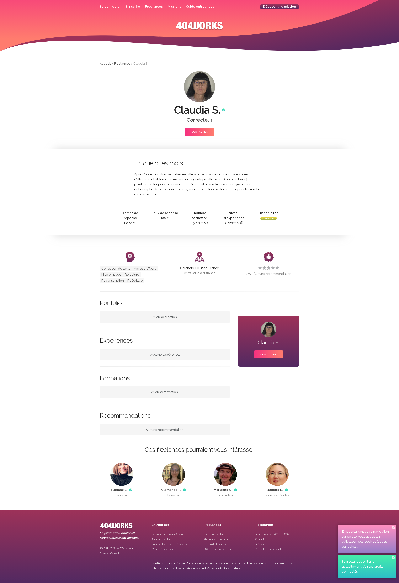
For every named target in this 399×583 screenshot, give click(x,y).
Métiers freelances (162, 549)
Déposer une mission (279, 7)
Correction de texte (115, 268)
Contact (259, 539)
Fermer (393, 527)
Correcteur (199, 120)
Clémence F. (171, 490)
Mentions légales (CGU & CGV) (272, 534)
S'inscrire (133, 7)
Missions (174, 7)
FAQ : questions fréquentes (218, 549)
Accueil (105, 64)
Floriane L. (119, 490)
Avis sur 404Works (110, 553)
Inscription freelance (214, 534)
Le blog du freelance (215, 544)
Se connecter (110, 7)
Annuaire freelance (162, 539)
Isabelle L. (275, 490)
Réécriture (135, 280)
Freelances (154, 7)
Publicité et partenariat (268, 549)
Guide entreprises (200, 7)
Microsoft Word (145, 268)
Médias (259, 544)
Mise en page (111, 274)
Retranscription (112, 280)
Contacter (199, 132)
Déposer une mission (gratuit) (168, 534)
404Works (199, 28)
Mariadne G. (223, 490)
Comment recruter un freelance (170, 544)
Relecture (132, 274)
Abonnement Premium (216, 539)
